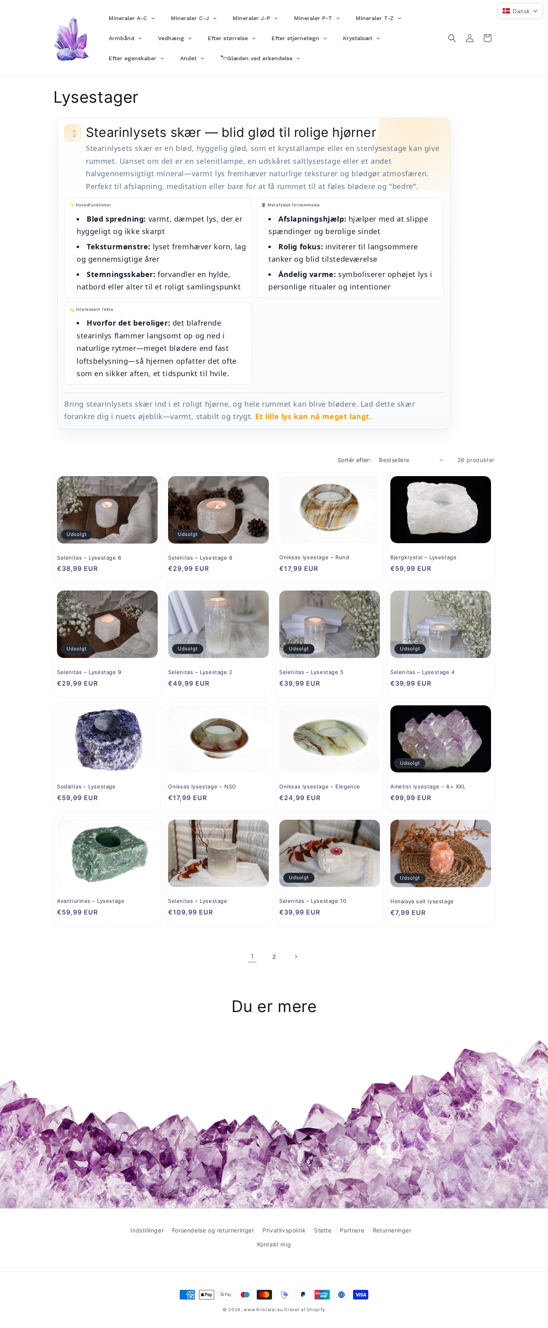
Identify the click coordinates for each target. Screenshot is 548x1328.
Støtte (323, 1230)
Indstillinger (147, 1230)
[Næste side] (295, 956)
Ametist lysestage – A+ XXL (428, 786)
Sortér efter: (354, 459)
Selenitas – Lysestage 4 (422, 672)
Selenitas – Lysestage (197, 901)
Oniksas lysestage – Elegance (319, 786)
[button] (452, 38)
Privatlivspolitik (284, 1230)
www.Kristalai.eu (263, 1309)
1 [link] (252, 956)
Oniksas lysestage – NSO (202, 786)
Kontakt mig (274, 1244)
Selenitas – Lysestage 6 (89, 557)
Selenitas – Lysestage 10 (312, 901)
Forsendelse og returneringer (213, 1230)
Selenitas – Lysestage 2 (200, 672)
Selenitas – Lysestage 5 (311, 672)
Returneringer (392, 1230)
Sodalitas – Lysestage (86, 786)
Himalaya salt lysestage (422, 901)
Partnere (352, 1230)
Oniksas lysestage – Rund (314, 557)
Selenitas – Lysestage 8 (200, 557)
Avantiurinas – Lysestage (90, 901)
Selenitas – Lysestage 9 (89, 672)
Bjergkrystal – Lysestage (423, 557)
